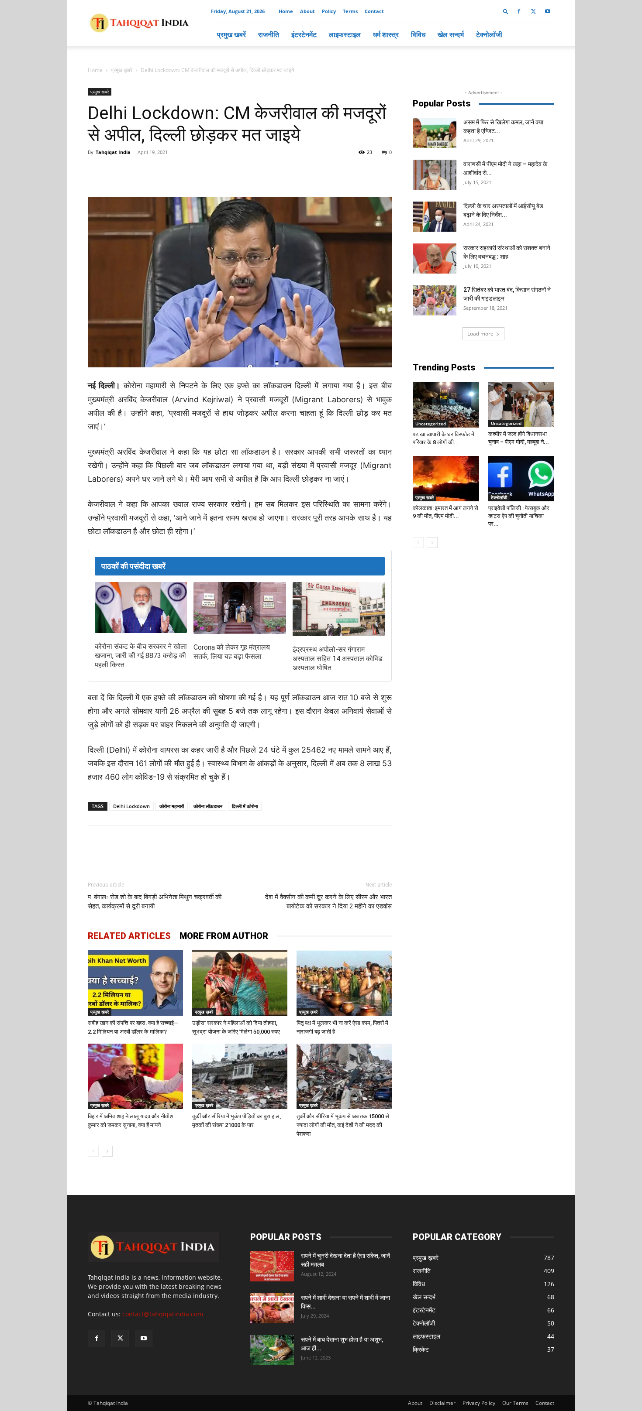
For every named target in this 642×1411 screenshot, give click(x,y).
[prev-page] (93, 1151)
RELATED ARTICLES (129, 936)
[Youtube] (547, 11)
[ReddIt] (248, 172)
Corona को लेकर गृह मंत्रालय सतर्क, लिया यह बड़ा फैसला (231, 652)
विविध (418, 34)
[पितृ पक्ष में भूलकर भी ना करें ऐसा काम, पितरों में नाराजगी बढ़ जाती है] (344, 983)
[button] (505, 11)
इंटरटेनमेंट (304, 34)
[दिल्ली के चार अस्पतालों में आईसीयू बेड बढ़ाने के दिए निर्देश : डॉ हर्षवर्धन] (434, 217)
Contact (374, 11)
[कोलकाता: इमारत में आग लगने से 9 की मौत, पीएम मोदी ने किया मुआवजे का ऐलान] (446, 478)
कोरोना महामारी (171, 806)
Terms (350, 11)
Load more (480, 333)
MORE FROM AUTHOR (223, 936)
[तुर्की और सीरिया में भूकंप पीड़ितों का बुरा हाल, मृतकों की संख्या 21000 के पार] (239, 1076)
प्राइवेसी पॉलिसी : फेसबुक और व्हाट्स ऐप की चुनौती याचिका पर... (518, 516)
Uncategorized (430, 424)
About (307, 11)
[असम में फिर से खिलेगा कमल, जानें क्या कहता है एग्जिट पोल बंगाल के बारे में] (434, 133)
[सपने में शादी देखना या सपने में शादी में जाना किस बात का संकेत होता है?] (272, 1308)
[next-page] (107, 1151)
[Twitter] (533, 11)
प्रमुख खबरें (231, 34)
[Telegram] (208, 172)
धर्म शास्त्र (386, 34)
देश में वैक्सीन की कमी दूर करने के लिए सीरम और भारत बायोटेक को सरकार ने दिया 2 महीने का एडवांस (328, 901)
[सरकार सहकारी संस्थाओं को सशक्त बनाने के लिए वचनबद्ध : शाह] (434, 258)
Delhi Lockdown (131, 806)
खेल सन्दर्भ (451, 34)
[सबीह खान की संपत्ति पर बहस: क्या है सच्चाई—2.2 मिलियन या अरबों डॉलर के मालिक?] (135, 983)
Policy (329, 11)
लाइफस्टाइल (345, 34)
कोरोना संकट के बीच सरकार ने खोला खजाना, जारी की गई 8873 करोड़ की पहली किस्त (141, 655)
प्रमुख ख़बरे (121, 70)
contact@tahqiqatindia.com (162, 1314)
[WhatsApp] (188, 172)
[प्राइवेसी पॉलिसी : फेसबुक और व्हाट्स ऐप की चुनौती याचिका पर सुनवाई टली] (521, 478)
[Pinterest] (228, 172)
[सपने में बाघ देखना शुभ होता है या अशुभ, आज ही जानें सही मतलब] (272, 1350)
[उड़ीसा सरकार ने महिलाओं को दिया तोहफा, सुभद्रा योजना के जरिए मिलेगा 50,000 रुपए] (239, 983)
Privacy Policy (479, 1403)
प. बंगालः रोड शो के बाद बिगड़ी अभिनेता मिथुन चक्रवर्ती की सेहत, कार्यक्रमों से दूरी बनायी (154, 901)
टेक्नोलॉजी (489, 34)
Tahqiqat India (113, 152)
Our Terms (515, 1403)
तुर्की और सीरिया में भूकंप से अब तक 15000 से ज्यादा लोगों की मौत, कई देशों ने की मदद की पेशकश (343, 1125)
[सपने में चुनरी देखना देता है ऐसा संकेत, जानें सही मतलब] (272, 1266)
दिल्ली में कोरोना (245, 806)
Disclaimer (442, 1403)
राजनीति (268, 34)
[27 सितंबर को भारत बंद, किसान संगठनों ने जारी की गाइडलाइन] (434, 300)
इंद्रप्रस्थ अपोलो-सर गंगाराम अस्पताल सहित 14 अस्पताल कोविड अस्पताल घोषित (338, 658)
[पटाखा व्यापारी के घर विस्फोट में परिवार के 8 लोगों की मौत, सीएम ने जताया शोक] (446, 405)
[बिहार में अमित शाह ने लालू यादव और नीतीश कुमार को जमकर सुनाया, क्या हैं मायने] (135, 1076)
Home (286, 11)
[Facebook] (518, 11)
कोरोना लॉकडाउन (207, 806)
